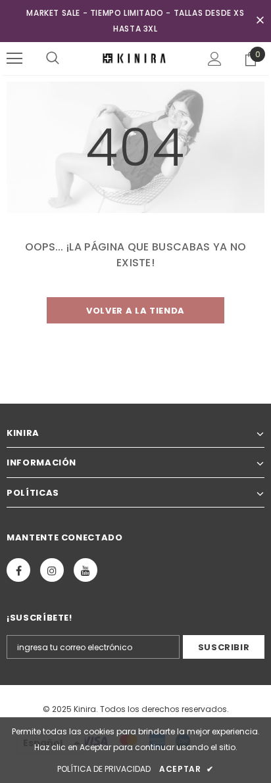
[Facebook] (18, 570)
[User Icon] (215, 59)
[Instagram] (52, 570)
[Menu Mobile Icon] (14, 58)
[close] (259, 21)
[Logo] (135, 58)
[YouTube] (85, 570)
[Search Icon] (52, 58)
